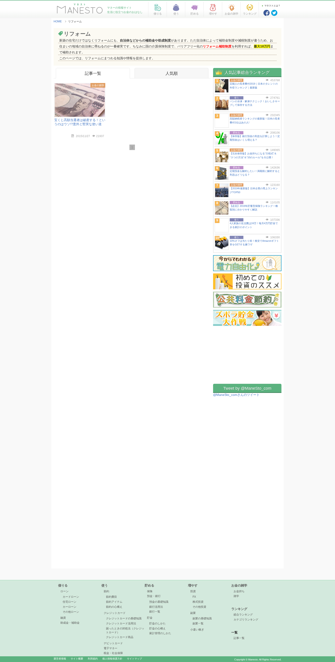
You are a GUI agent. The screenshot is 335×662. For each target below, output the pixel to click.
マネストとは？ (272, 5)
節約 (106, 591)
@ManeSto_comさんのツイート (236, 395)
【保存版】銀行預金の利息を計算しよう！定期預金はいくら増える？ (255, 138)
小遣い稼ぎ (197, 629)
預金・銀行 (154, 596)
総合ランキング (243, 614)
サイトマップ (134, 658)
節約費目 (111, 596)
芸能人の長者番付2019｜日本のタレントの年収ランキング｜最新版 (254, 85)
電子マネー (110, 648)
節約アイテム (114, 601)
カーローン (69, 606)
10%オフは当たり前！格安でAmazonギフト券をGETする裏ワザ (254, 242)
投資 (193, 591)
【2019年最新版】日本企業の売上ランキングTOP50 (254, 190)
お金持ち (239, 591)
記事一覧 (93, 73)
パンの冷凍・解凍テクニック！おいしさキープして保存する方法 (255, 103)
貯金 (149, 617)
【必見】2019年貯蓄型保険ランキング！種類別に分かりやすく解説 (254, 208)
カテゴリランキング (246, 619)
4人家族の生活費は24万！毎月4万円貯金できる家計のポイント (254, 225)
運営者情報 (60, 658)
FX (194, 596)
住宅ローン (69, 601)
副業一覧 (198, 623)
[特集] (247, 262)
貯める (149, 585)
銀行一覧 (154, 611)
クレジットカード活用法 (121, 623)
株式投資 (198, 601)
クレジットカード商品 (119, 637)
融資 (63, 617)
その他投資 (199, 606)
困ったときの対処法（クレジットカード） (125, 630)
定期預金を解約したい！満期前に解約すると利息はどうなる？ (255, 173)
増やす (193, 585)
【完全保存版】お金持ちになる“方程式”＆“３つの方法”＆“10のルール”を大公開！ (253, 155)
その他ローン (71, 611)
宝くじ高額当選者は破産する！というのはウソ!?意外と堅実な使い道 (79, 122)
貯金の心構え (157, 628)
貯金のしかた (157, 623)
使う (104, 585)
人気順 (171, 73)
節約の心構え (114, 606)
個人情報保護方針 (112, 658)
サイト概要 (77, 658)
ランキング (239, 609)
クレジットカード (115, 613)
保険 (149, 591)
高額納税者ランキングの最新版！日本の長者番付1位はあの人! (255, 120)
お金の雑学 (239, 585)
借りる (63, 585)
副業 (193, 613)
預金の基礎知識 (158, 601)
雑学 (236, 596)
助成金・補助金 (70, 622)
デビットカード (113, 643)
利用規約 (93, 658)
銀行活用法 (156, 606)
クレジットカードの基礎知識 (124, 618)
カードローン (71, 596)
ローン (64, 591)
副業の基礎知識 (202, 618)
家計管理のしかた (160, 633)
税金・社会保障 (113, 653)
